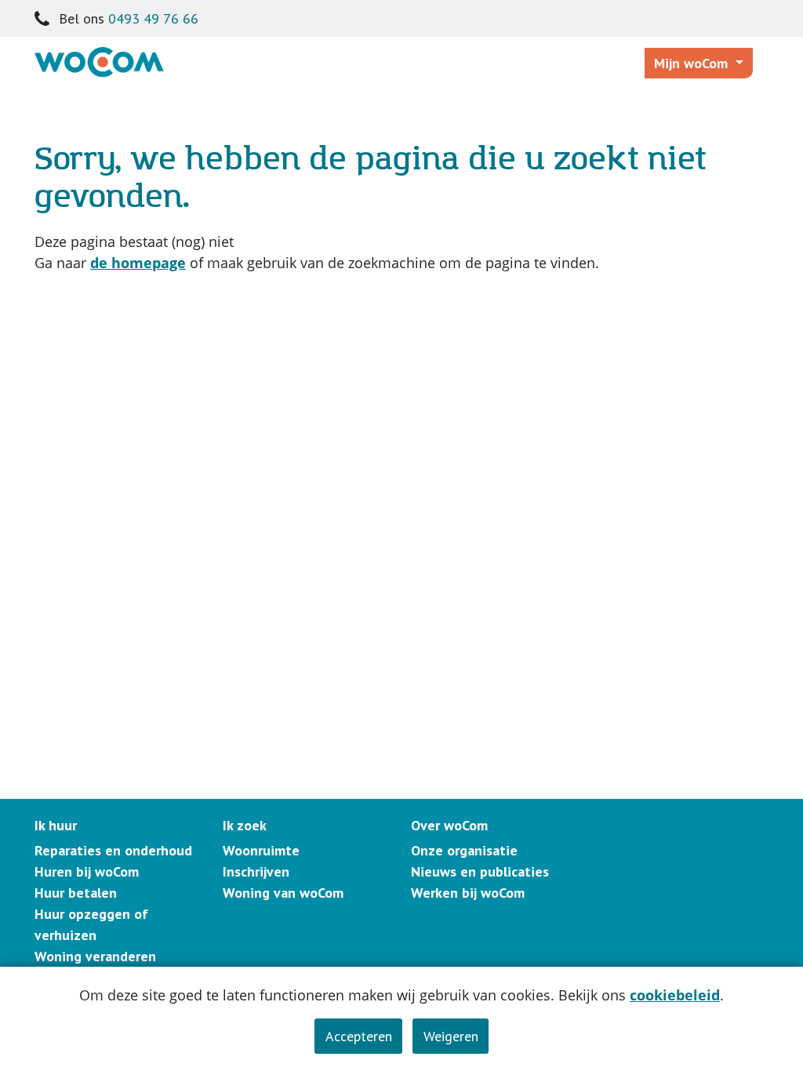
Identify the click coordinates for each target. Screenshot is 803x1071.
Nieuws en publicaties (480, 871)
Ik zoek (245, 825)
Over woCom (449, 825)
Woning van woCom (283, 893)
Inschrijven (256, 871)
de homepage (138, 262)
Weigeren (450, 1036)
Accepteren (358, 1036)
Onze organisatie (464, 850)
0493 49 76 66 (153, 18)
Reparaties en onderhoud (113, 850)
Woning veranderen (95, 956)
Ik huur (56, 825)
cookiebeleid (675, 995)
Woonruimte (261, 850)
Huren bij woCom (87, 871)
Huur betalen (76, 893)
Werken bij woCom (468, 893)
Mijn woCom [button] (693, 63)
